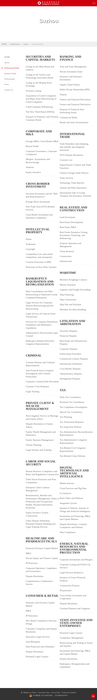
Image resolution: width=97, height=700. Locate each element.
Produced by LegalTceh (69, 692)
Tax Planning (66, 417)
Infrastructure (66, 261)
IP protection (65, 590)
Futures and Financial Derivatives (75, 99)
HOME (4, 44)
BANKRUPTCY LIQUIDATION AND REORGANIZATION (40, 281)
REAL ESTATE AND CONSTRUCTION (73, 209)
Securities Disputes (68, 331)
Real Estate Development (71, 222)
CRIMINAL (34, 355)
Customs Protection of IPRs (38, 262)
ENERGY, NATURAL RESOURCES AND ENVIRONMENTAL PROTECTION (74, 548)
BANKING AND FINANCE (70, 58)
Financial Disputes (68, 336)
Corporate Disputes (68, 349)
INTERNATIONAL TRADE (72, 135)
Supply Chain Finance (70, 84)
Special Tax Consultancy (71, 412)
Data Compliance (68, 532)
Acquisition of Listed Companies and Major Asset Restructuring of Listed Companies (41, 98)
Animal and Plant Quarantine (73, 187)
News (6, 84)
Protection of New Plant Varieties (41, 267)
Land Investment (67, 217)
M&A (28, 553)
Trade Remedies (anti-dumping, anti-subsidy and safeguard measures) (74, 147)
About (6, 63)
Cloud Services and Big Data (73, 488)
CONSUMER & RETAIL (42, 595)
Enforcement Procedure (70, 354)
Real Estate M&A (68, 227)
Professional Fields (11, 68)
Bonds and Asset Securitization (74, 122)
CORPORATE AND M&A (39, 133)
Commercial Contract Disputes (74, 358)
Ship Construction (68, 299)
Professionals (9, 79)
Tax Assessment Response (72, 422)
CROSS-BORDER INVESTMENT (38, 185)
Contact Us (8, 90)
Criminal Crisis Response (37, 386)
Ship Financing (67, 294)
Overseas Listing (33, 91)
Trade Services (66, 178)
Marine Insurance (68, 284)
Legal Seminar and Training (38, 450)
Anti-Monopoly (33, 641)
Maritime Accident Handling (73, 309)
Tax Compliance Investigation (73, 407)
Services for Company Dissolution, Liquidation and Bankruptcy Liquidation (42, 324)
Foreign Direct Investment (38, 201)
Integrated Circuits (68, 503)
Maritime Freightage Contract (73, 279)
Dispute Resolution (34, 576)
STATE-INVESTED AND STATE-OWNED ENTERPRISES (76, 623)
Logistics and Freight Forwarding (75, 289)
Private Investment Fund (71, 71)
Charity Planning (33, 445)
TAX (63, 390)
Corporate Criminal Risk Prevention (42, 381)
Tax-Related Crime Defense (72, 456)
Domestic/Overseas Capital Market (42, 548)
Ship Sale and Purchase (70, 304)
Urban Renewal (67, 251)
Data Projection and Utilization (40, 646)
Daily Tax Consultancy (70, 397)
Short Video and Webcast (71, 498)
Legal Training (32, 391)
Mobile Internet (67, 483)
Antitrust (30, 167)
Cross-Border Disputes (70, 368)
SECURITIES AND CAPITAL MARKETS (40, 58)
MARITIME (68, 272)
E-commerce (65, 493)
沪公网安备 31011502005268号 (43, 695)
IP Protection (32, 563)
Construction (65, 256)
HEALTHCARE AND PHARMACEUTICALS (41, 540)
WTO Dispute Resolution (71, 155)
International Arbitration (71, 364)
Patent (28, 239)
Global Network (15, 44)
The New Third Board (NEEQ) (40, 112)
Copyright (30, 249)
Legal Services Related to (71, 572)
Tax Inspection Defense (70, 427)
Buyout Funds (32, 146)
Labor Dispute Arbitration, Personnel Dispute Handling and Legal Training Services (40, 523)
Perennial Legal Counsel (37, 656)
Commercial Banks (68, 117)
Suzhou (25, 44)
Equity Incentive (33, 172)
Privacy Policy (56, 692)
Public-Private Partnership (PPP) (75, 89)
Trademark (31, 244)
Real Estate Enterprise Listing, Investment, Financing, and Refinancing (74, 235)
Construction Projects (69, 585)
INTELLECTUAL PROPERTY (38, 231)
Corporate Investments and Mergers (76, 559)
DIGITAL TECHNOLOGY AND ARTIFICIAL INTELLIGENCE (74, 472)
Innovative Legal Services (38, 637)
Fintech (63, 94)
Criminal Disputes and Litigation (75, 608)
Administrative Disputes (71, 373)
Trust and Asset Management (73, 66)
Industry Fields (10, 74)
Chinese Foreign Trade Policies (74, 173)
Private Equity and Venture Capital (42, 558)
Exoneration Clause (44, 692)
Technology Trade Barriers (72, 183)
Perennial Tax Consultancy (72, 402)
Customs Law (66, 160)
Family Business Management (39, 440)
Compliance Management (71, 638)
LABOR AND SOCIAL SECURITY (41, 463)
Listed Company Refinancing (39, 107)
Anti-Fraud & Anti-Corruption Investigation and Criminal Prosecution (40, 373)
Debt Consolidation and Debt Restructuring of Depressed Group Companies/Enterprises (41, 294)
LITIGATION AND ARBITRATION (72, 322)
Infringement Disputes (70, 378)
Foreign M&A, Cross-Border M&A (42, 141)
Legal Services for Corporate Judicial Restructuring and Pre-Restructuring (40, 305)
